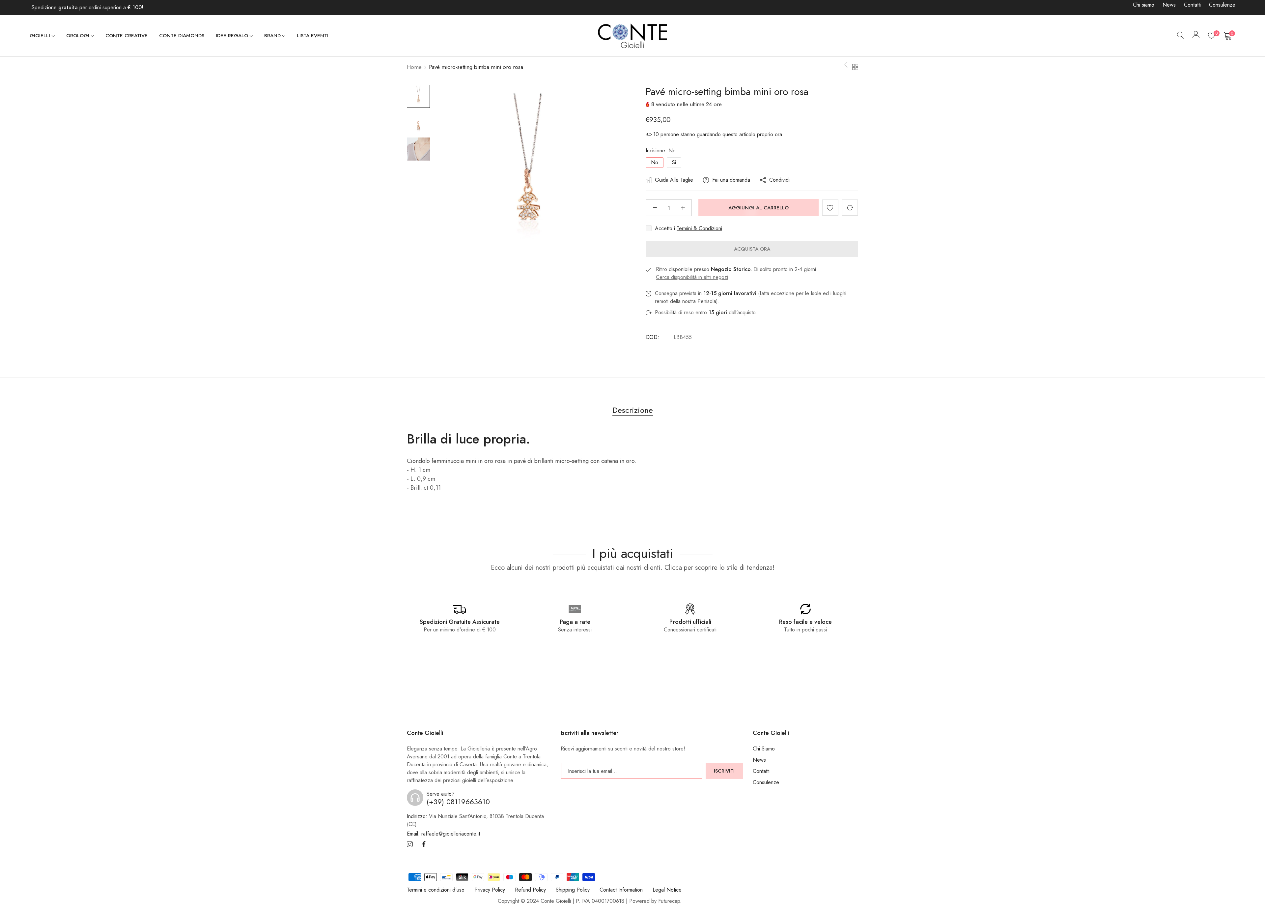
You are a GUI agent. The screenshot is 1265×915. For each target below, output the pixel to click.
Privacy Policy (489, 890)
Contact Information (621, 890)
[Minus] (655, 208)
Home (414, 67)
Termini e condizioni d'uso (435, 890)
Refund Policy (530, 890)
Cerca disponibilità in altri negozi (692, 277)
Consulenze (1222, 5)
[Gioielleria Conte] (632, 35)
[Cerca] (1180, 36)
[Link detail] (410, 844)
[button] (830, 207)
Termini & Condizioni (699, 228)
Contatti (1192, 5)
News (1169, 5)
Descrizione (632, 410)
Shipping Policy (573, 890)
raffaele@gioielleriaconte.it (443, 834)
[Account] (1196, 36)
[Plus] (683, 208)
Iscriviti (724, 771)
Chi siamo (1143, 5)
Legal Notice (667, 890)
